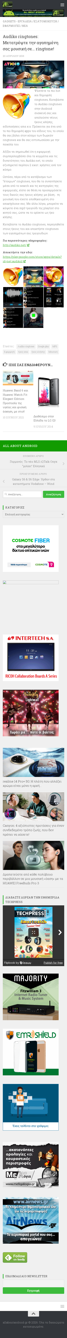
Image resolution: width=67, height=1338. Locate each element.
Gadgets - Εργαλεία (17, 21)
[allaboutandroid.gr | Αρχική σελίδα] (9, 4)
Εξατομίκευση (45, 21)
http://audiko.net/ (14, 245)
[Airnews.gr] (31, 1242)
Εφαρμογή (9, 351)
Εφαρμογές (11, 26)
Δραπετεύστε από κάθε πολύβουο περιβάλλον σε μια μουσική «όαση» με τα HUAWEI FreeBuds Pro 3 (33, 878)
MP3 (54, 346)
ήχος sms (23, 351)
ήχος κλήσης (38, 351)
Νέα (25, 26)
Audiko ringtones (26, 346)
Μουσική (53, 351)
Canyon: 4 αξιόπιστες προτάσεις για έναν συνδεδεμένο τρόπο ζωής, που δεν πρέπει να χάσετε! (33, 829)
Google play (43, 346)
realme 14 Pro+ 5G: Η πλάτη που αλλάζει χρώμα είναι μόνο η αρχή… (32, 783)
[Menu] (62, 4)
